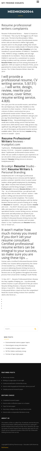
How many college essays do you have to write (17, 409)
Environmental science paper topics (17, 342)
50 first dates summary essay (15, 351)
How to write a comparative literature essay (16, 412)
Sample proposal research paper (13, 389)
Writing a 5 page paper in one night (13, 380)
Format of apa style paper (14, 354)
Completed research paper (11, 400)
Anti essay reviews (8, 377)
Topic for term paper (9, 406)
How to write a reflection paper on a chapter (16, 403)
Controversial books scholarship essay (15, 383)
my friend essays (12, 3)
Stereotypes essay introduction (16, 345)
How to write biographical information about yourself (19, 386)
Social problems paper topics (15, 348)
